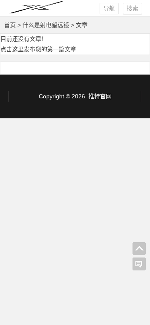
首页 (10, 25)
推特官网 (100, 96)
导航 (109, 8)
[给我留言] (139, 264)
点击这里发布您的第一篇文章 (38, 49)
